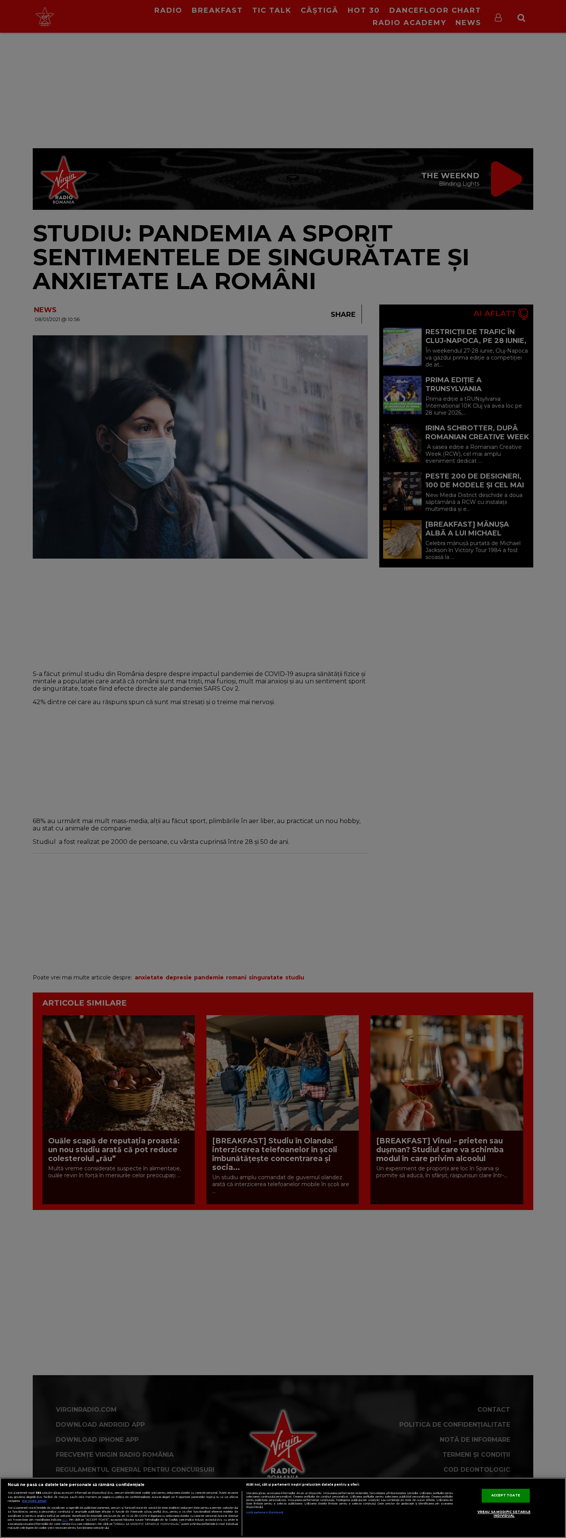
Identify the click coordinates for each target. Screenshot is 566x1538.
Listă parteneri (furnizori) (264, 1512)
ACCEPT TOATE (505, 1496)
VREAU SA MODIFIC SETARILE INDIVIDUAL (504, 1514)
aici (64, 1519)
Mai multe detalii (34, 1501)
